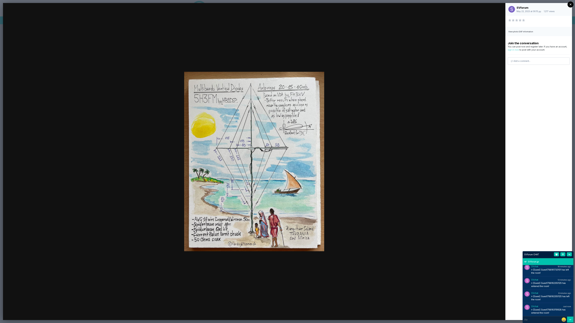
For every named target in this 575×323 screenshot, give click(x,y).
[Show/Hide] (569, 254)
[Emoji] (564, 319)
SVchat (534, 266)
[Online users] (556, 254)
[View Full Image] (500, 8)
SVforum (522, 7)
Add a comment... (521, 61)
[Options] (562, 254)
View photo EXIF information (520, 32)
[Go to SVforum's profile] (511, 9)
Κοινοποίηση (491, 314)
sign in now (513, 49)
